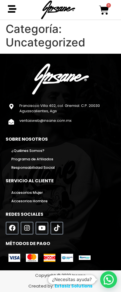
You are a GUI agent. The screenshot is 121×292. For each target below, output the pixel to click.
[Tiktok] (56, 228)
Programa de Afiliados (32, 159)
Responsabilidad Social (33, 167)
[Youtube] (41, 228)
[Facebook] (12, 228)
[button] (108, 279)
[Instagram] (27, 228)
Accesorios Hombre (29, 201)
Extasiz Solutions (74, 286)
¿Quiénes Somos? (27, 150)
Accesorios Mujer (27, 192)
